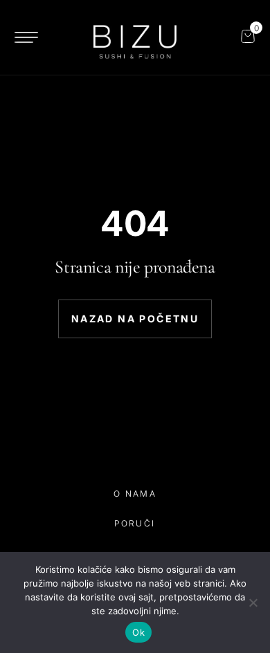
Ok (138, 632)
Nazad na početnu (135, 318)
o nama (135, 493)
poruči (134, 523)
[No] (253, 602)
